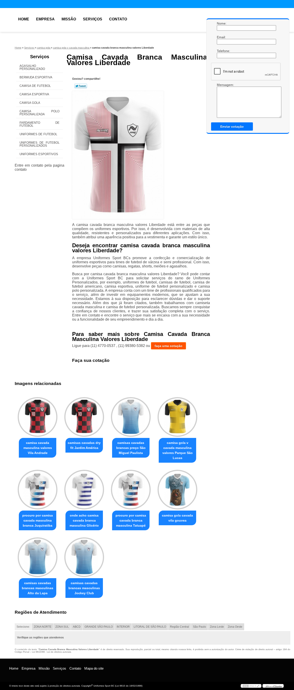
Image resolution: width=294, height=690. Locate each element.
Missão (69, 19)
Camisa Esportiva (34, 94)
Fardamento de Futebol (39, 124)
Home (23, 19)
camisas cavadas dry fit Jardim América (84, 445)
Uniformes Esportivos (39, 154)
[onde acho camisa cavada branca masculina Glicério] (84, 489)
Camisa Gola (30, 102)
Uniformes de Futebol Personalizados (39, 144)
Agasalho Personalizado (32, 67)
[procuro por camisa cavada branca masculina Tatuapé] (131, 489)
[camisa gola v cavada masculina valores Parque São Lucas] (177, 417)
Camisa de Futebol (35, 86)
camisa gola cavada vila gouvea (177, 518)
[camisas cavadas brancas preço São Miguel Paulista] (131, 417)
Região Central (179, 626)
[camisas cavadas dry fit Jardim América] (84, 417)
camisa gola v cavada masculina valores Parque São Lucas (177, 450)
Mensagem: (221, 85)
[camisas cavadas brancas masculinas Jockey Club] (84, 557)
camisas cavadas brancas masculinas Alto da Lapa (37, 588)
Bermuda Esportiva (36, 77)
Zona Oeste (235, 626)
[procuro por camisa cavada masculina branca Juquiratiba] (37, 489)
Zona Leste (217, 626)
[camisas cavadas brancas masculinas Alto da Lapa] (37, 557)
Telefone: (221, 51)
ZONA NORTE (42, 626)
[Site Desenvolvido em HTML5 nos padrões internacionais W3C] (251, 686)
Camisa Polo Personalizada (39, 113)
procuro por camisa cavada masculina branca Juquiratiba (37, 520)
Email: (221, 37)
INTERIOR (123, 626)
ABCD (77, 626)
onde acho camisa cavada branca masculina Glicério (84, 520)
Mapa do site (94, 668)
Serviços (92, 19)
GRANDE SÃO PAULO (99, 626)
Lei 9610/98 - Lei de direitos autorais (51, 652)
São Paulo (199, 626)
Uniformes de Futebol (38, 134)
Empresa (45, 19)
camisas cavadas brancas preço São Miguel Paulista (131, 448)
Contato (118, 19)
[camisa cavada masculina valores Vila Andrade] (37, 417)
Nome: (221, 23)
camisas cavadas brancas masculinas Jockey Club (84, 588)
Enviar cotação (232, 126)
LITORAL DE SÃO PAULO (150, 626)
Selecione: (23, 626)
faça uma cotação (168, 346)
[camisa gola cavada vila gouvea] (177, 489)
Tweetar (80, 86)
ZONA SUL (62, 626)
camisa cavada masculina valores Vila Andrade (37, 448)
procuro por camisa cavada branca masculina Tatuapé (131, 520)
